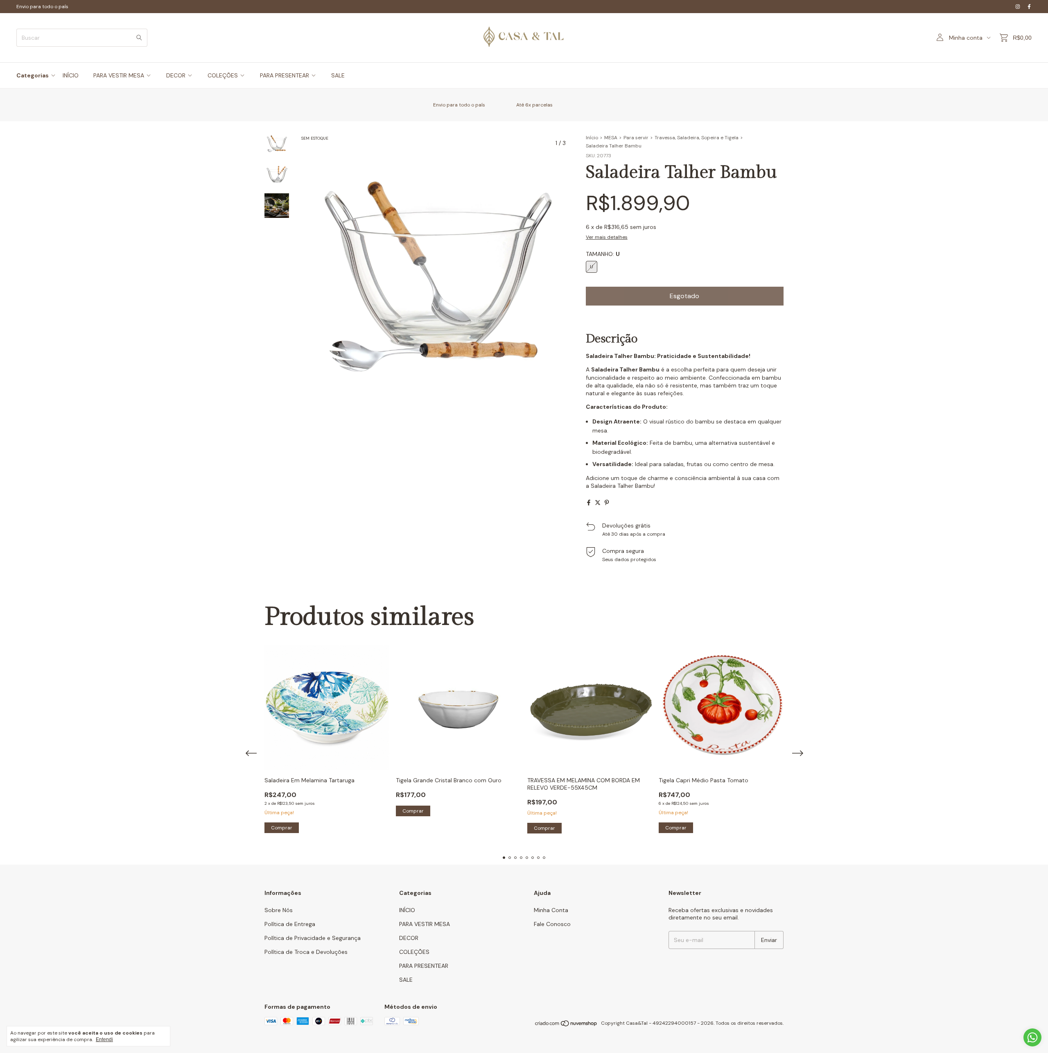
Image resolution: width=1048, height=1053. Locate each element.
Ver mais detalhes (607, 237)
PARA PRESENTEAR (284, 75)
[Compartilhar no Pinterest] (607, 502)
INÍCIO (71, 75)
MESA (610, 137)
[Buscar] (139, 38)
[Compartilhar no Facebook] (589, 502)
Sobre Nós (278, 910)
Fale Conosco (552, 924)
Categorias (32, 75)
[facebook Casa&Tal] (1029, 6)
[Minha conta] (940, 37)
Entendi (104, 1039)
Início (592, 137)
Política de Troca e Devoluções (306, 952)
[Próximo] (282, 350)
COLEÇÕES (223, 75)
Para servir (635, 137)
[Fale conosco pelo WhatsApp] (1032, 1037)
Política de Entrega (289, 924)
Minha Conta (551, 910)
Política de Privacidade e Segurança (312, 938)
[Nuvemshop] (566, 1025)
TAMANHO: (603, 254)
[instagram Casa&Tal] (1017, 6)
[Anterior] (272, 350)
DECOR (175, 75)
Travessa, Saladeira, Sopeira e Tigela (697, 137)
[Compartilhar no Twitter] (598, 502)
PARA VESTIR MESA (118, 75)
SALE (338, 75)
